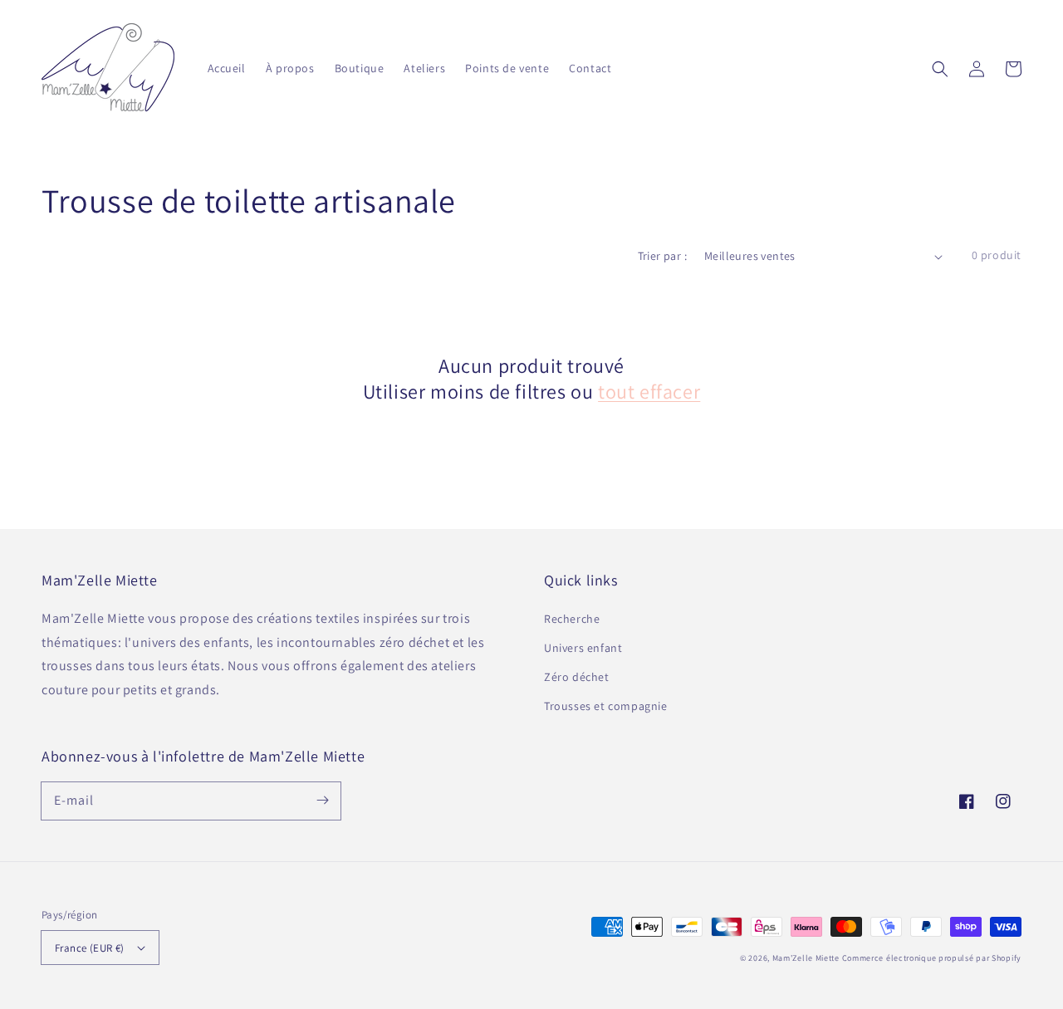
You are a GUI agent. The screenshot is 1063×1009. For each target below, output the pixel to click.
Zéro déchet (577, 676)
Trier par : (662, 255)
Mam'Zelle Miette (806, 958)
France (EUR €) (90, 948)
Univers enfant (583, 647)
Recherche (572, 618)
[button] (940, 69)
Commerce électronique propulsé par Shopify (931, 958)
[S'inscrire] (322, 800)
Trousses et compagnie (606, 705)
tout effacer (649, 391)
